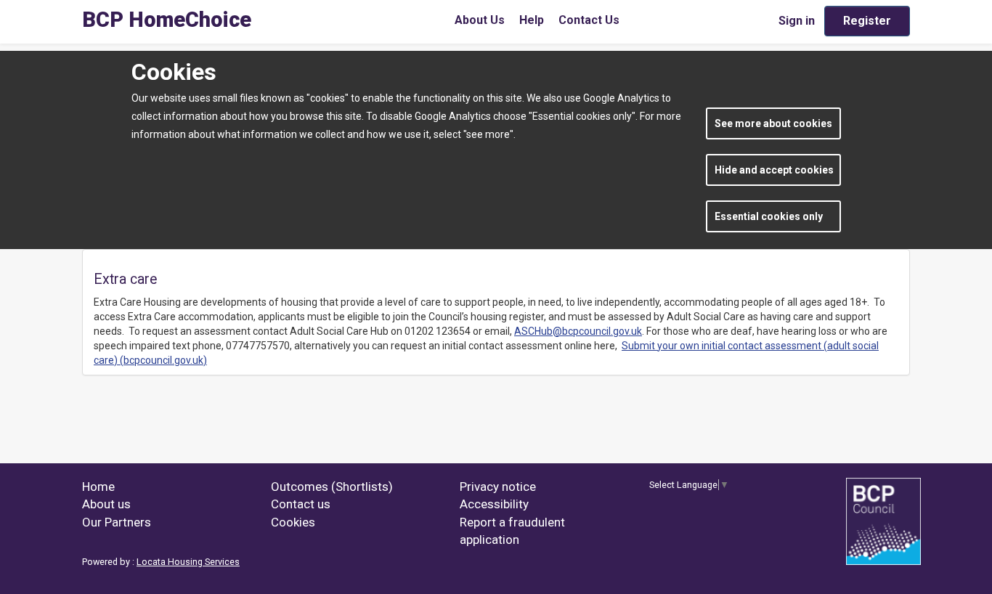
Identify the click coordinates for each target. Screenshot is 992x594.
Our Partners (116, 522)
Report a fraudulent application (512, 531)
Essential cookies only (769, 216)
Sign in (796, 21)
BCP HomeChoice (166, 19)
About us (106, 504)
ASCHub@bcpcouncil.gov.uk (578, 331)
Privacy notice (498, 486)
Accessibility (494, 504)
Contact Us (588, 20)
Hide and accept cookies (774, 170)
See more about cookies (773, 123)
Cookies (293, 522)
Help (531, 20)
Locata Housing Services (188, 561)
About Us (480, 20)
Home (98, 486)
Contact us (300, 504)
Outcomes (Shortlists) (332, 486)
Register (867, 21)
